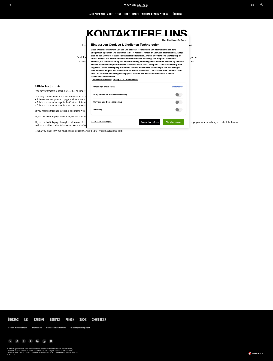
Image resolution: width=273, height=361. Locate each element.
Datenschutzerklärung (56, 328)
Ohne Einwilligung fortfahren (174, 40)
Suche (83, 319)
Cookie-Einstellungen (17, 328)
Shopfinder (99, 319)
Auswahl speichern (150, 122)
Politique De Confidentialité (125, 79)
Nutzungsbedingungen (80, 328)
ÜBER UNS (13, 319)
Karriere (39, 319)
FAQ (26, 319)
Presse (70, 319)
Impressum (37, 328)
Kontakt (55, 319)
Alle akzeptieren (173, 122)
